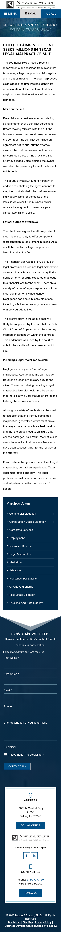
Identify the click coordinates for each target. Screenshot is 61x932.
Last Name (11, 674)
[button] (10, 13)
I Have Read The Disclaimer (26, 754)
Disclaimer (10, 747)
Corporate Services (21, 529)
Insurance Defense (20, 546)
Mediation (15, 562)
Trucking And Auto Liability (26, 602)
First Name (11, 657)
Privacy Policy (43, 922)
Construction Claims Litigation (27, 521)
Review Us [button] (30, 892)
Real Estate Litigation (22, 594)
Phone (8, 706)
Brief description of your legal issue (25, 722)
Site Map (28, 922)
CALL (52, 13)
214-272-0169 (35, 879)
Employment (17, 538)
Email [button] (32, 13)
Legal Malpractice (20, 554)
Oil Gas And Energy (21, 586)
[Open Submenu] (53, 514)
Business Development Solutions (24, 925)
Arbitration (15, 570)
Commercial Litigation (22, 513)
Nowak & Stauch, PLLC (28, 915)
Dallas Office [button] (30, 825)
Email (8, 690)
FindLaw (52, 925)
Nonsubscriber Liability (23, 578)
